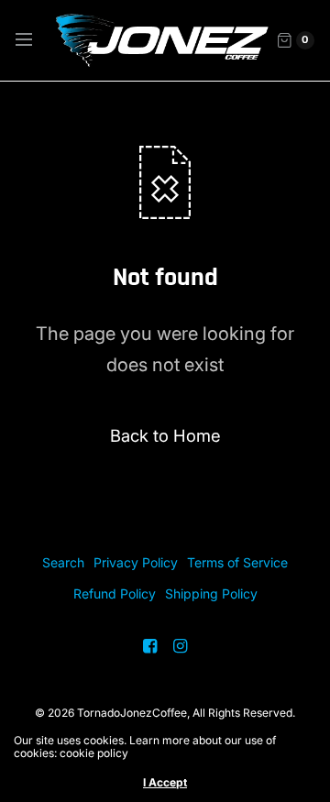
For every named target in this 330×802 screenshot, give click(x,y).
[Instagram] (180, 646)
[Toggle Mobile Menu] (36, 40)
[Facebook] (150, 646)
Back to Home (165, 435)
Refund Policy (114, 593)
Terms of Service (237, 562)
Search (63, 562)
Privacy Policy (136, 562)
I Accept (165, 782)
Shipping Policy (211, 593)
